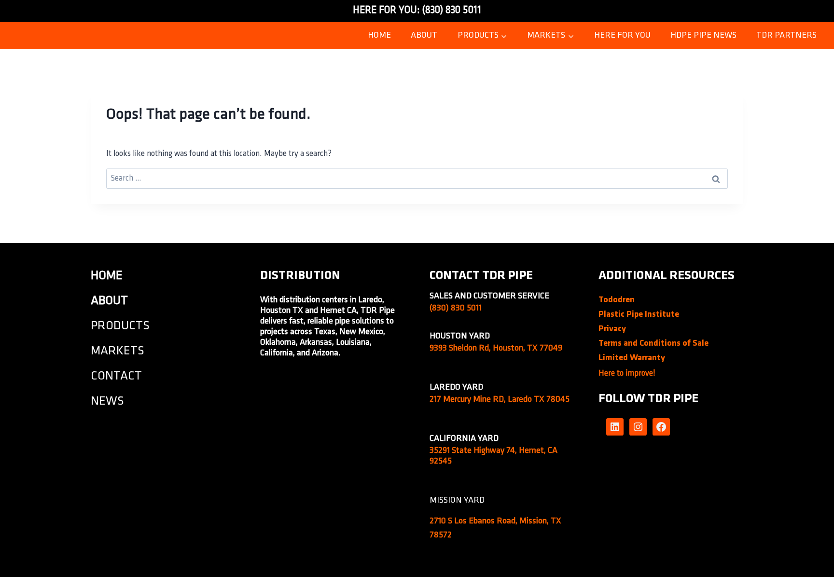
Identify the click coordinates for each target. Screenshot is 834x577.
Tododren (616, 300)
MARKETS (117, 351)
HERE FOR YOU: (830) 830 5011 (417, 10)
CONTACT (116, 376)
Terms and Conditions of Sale (653, 343)
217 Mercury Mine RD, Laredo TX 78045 (500, 399)
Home (379, 35)
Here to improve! (626, 373)
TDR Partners (786, 35)
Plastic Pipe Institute (638, 314)
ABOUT (424, 35)
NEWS (107, 401)
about (109, 301)
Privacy (612, 329)
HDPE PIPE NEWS (703, 35)
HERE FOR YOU (622, 35)
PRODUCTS (120, 326)
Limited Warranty (631, 358)
